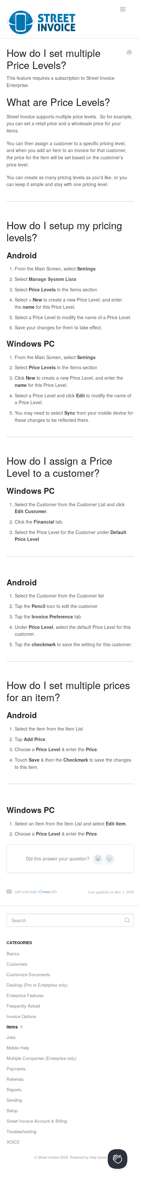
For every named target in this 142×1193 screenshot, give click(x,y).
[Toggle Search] (127, 920)
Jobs (11, 1037)
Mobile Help (18, 1048)
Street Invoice (48, 1157)
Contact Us (48, 891)
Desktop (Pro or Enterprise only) (37, 985)
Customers (17, 964)
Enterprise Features (25, 995)
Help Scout (97, 1157)
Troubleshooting (21, 1131)
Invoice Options (21, 1016)
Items (13, 1027)
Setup (12, 1110)
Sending (14, 1100)
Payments (16, 1068)
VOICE (13, 1142)
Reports (14, 1089)
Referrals (15, 1079)
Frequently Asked (23, 1006)
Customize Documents (28, 974)
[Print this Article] (129, 53)
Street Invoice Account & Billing (37, 1121)
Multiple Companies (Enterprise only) (41, 1058)
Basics (13, 953)
